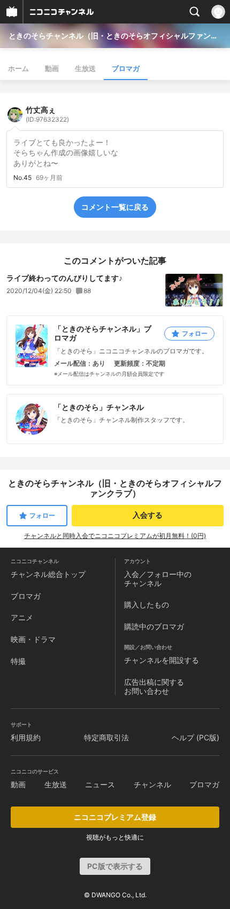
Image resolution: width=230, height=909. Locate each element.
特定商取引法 (106, 737)
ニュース (100, 784)
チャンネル (152, 784)
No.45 (22, 178)
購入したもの (146, 604)
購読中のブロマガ (154, 626)
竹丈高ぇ (47, 114)
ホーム (18, 68)
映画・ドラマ (33, 639)
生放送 (85, 68)
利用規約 (26, 737)
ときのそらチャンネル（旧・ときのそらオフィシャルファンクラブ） (115, 35)
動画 (52, 68)
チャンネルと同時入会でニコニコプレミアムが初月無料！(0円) (115, 536)
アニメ (22, 617)
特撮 (18, 661)
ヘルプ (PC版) (195, 737)
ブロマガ (126, 68)
